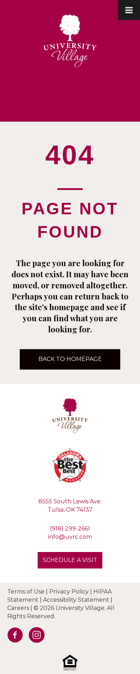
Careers (18, 608)
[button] (70, 560)
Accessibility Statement (76, 599)
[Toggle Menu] (129, 10)
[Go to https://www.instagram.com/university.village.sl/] (34, 637)
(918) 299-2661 (70, 528)
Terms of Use (26, 591)
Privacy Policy (69, 591)
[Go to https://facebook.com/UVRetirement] (12, 637)
